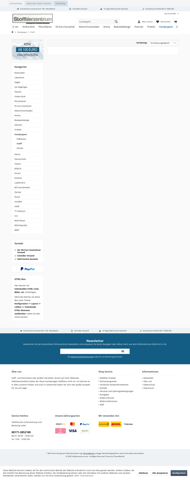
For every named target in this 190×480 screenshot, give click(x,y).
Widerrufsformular (108, 401)
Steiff (19, 143)
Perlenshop (61, 3)
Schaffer (18, 201)
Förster (19, 148)
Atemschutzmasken (23, 110)
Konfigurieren (179, 473)
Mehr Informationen (84, 475)
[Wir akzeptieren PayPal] (27, 269)
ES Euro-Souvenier (23, 106)
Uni (16, 216)
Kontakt (103, 388)
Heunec (18, 91)
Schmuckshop (15, 3)
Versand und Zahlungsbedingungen (117, 391)
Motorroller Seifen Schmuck (39, 3)
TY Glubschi (19, 211)
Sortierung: (141, 42)
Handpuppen (20, 134)
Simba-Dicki (19, 96)
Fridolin (18, 129)
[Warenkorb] (175, 21)
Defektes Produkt (108, 378)
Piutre (17, 197)
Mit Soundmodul (22, 187)
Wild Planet (19, 220)
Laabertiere (19, 182)
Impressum (148, 388)
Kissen (17, 173)
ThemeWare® (118, 456)
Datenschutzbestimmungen (82, 356)
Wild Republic (20, 225)
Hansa (17, 154)
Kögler (17, 82)
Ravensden (19, 72)
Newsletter (148, 378)
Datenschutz (149, 384)
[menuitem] (170, 13)
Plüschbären (20, 101)
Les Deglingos (20, 87)
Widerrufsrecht (107, 398)
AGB (102, 404)
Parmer (17, 192)
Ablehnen (143, 473)
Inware (17, 163)
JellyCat (17, 168)
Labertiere (19, 77)
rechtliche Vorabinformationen (114, 384)
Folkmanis (21, 139)
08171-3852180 (21, 432)
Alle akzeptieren (160, 473)
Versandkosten (89, 453)
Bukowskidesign (21, 120)
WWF (16, 230)
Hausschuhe (20, 159)
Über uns (147, 381)
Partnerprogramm (108, 381)
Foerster (18, 125)
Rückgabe (104, 394)
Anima (17, 115)
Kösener (18, 178)
